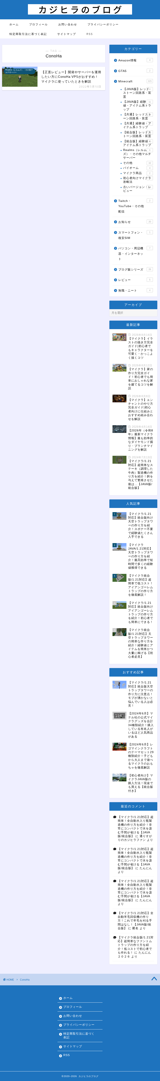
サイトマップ (66, 34)
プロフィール (38, 24)
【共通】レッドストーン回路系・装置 (137, 116)
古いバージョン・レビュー (137, 188)
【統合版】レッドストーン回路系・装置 (137, 134)
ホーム (14, 24)
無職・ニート (134, 290)
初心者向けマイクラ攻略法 (137, 180)
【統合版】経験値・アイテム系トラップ (137, 143)
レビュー (134, 280)
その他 (137, 162)
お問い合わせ (67, 24)
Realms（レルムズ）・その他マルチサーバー (137, 153)
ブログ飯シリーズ (134, 269)
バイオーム (136, 167)
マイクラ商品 (136, 173)
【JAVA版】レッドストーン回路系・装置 (137, 93)
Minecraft (134, 81)
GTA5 (134, 71)
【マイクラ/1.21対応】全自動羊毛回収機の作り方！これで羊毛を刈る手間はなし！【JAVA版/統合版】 (136, 921)
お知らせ (134, 222)
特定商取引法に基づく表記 (28, 34)
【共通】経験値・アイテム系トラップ (137, 125)
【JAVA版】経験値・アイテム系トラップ (137, 105)
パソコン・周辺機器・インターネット (134, 254)
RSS (89, 34)
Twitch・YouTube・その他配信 (134, 206)
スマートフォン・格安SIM (134, 235)
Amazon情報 (134, 60)
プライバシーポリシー (103, 24)
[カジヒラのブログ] (80, 13)
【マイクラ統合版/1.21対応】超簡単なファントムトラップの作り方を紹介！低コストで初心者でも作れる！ (136, 945)
